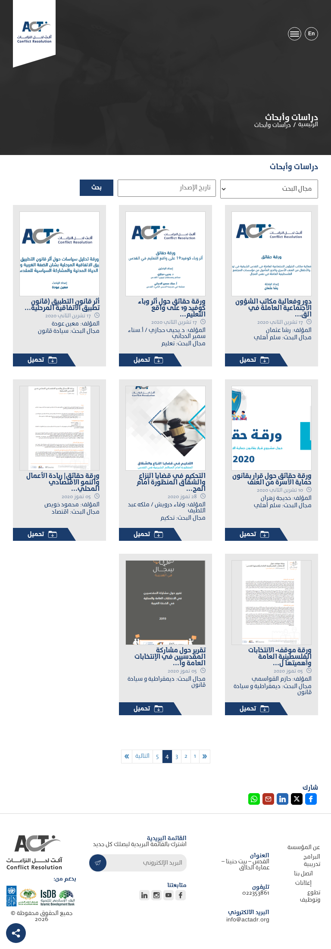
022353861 (255, 893)
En (311, 33)
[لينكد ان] (15, 933)
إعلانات (303, 883)
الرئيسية (308, 124)
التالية (142, 756)
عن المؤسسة (303, 847)
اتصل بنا (303, 874)
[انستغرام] (156, 895)
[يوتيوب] (168, 895)
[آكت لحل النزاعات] (34, 32)
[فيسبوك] (180, 895)
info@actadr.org (247, 920)
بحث (96, 188)
